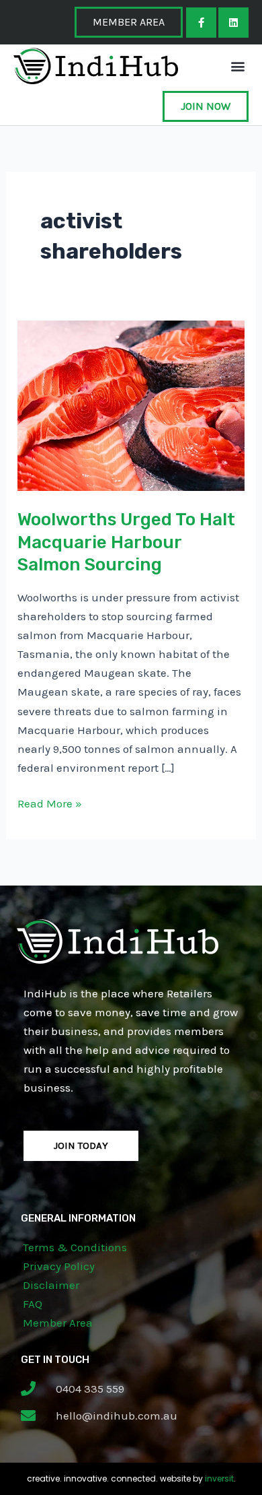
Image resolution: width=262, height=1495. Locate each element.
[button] (237, 66)
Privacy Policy (59, 1266)
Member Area (58, 1322)
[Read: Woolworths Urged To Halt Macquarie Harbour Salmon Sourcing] (131, 404)
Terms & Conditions (75, 1247)
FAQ (32, 1303)
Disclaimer (51, 1285)
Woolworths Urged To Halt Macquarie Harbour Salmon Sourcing (126, 542)
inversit (219, 1478)
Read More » (49, 802)
